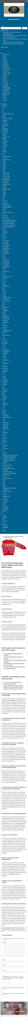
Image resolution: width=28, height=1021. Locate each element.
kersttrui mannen (6, 300)
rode (4, 401)
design (4, 186)
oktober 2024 (5, 90)
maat (4, 345)
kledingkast (5, 320)
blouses (4, 140)
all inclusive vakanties (7, 118)
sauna (4, 412)
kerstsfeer (8, 930)
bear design (5, 130)
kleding (4, 314)
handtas (4, 230)
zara (4, 519)
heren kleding (6, 243)
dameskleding (6, 181)
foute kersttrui (13, 928)
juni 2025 (5, 77)
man (4, 346)
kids (4, 302)
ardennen (5, 122)
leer (3, 333)
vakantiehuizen (6, 474)
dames (4, 171)
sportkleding (5, 432)
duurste (4, 192)
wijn (3, 504)
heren (4, 238)
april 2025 (5, 81)
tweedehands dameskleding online (10, 455)
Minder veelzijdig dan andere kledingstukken (13, 685)
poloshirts (5, 397)
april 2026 (5, 61)
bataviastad (5, 128)
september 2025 (6, 72)
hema (4, 233)
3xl (3, 107)
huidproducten (6, 271)
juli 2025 (4, 76)
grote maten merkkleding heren (10, 225)
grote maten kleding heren (8, 223)
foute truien (5, 200)
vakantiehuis (5, 470)
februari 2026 (5, 64)
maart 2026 (5, 62)
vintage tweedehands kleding (9, 488)
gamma (4, 202)
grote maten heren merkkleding (10, 220)
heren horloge (6, 240)
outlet (4, 376)
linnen (4, 338)
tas (3, 443)
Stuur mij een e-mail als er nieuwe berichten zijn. (14, 994)
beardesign (5, 131)
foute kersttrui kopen (20, 928)
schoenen (5, 414)
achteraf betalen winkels (8, 113)
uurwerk (4, 463)
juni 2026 (5, 58)
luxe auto (5, 340)
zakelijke (5, 516)
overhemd (5, 379)
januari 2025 (5, 85)
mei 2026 (5, 59)
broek (4, 148)
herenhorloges (6, 248)
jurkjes (4, 291)
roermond (5, 402)
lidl (3, 337)
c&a (3, 154)
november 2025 (6, 69)
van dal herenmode (7, 478)
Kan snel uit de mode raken (10, 683)
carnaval (5, 158)
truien (4, 452)
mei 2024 (5, 99)
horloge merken (6, 263)
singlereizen (5, 424)
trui (3, 450)
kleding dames (6, 315)
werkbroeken (5, 501)
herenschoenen (6, 253)
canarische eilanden (7, 156)
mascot (4, 355)
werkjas (4, 502)
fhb (3, 199)
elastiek (4, 194)
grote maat (5, 215)
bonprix (4, 143)
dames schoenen (6, 176)
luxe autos (5, 342)
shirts (4, 420)
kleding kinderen (6, 319)
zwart (4, 529)
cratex (4, 169)
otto (3, 374)
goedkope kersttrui (7, 205)
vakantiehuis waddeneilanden (9, 473)
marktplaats (5, 353)
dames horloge (6, 172)
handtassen (5, 232)
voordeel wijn (5, 489)
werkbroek (5, 499)
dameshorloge (6, 177)
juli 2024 (4, 95)
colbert (4, 166)
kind (4, 304)
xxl (3, 514)
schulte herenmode (7, 417)
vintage (4, 486)
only (4, 373)
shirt (4, 419)
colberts (4, 168)
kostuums (5, 327)
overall (4, 378)
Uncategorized (6, 461)
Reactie (5, 942)
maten (4, 358)
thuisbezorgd (5, 448)
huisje (4, 274)
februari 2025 (5, 84)
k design (4, 292)
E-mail (4, 965)
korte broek (5, 325)
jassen (4, 281)
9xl (3, 112)
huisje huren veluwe (7, 276)
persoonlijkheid (13, 930)
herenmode (5, 251)
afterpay (4, 117)
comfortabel (3, 928)
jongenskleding (6, 286)
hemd (4, 235)
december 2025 (6, 67)
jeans (4, 282)
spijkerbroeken (6, 429)
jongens (4, 284)
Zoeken (2, 26)
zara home (5, 520)
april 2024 (5, 100)
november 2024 (6, 89)
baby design (5, 125)
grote (4, 213)
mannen (4, 348)
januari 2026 (5, 66)
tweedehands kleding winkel (9, 458)
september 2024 (6, 92)
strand (4, 435)
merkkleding (5, 363)
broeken (4, 149)
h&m (4, 228)
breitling (4, 146)
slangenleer (5, 425)
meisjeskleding (6, 360)
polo (4, 387)
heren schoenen (6, 245)
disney (4, 191)
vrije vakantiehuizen (7, 491)
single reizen (5, 422)
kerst (4, 294)
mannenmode (6, 351)
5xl (3, 110)
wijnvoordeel (5, 509)
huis (4, 273)
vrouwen (5, 494)
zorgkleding (5, 527)
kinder (4, 305)
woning (4, 511)
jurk (3, 287)
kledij (4, 312)
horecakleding (6, 261)
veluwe (4, 479)
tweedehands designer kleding (9, 456)
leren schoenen (6, 335)
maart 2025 (5, 82)
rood (4, 406)
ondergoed (5, 371)
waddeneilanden (6, 496)
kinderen (5, 309)
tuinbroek (5, 453)
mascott (4, 356)
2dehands (5, 105)
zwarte (4, 530)
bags (4, 126)
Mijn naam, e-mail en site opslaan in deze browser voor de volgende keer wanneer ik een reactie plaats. (13, 978)
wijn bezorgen (6, 506)
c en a (4, 153)
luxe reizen (5, 343)
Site (3, 970)
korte (4, 323)
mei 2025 (5, 79)
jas (3, 279)
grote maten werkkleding (8, 227)
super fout (5, 437)
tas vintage (5, 445)
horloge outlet (6, 264)
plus (4, 386)
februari (4, 197)
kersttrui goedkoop (7, 297)
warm (2, 931)
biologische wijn (6, 136)
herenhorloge (5, 246)
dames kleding (6, 174)
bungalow (5, 151)
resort (4, 399)
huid (4, 269)
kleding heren (6, 317)
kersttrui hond (6, 299)
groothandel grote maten (8, 212)
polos (4, 394)
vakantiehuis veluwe (7, 471)
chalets (4, 163)
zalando (4, 517)
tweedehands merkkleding (8, 460)
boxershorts (5, 145)
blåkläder (5, 138)
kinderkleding (6, 310)
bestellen (5, 133)
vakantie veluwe (6, 466)
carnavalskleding (6, 159)
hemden (4, 236)
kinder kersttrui (6, 307)
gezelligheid (3, 930)
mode (4, 365)
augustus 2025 (6, 74)
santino (4, 410)
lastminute (5, 332)
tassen (4, 447)
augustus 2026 (6, 54)
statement (18, 930)
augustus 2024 (6, 94)
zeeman (4, 524)
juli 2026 (4, 56)
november (5, 369)
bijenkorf (4, 135)
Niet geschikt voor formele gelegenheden (13, 682)
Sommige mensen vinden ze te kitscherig (13, 688)
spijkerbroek (5, 427)
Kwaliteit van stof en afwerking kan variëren (13, 687)
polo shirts (5, 391)
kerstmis (5, 296)
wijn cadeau (5, 507)
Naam (4, 959)
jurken (4, 289)
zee (3, 522)
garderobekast (6, 204)
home (4, 255)
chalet (4, 161)
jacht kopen (5, 278)
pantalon (4, 383)
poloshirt (4, 396)
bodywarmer (5, 141)
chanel (4, 164)
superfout (5, 438)
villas (4, 484)
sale (4, 409)
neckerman (5, 366)
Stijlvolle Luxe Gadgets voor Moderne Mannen (13, 42)
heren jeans (5, 241)
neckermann (5, 368)
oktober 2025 (5, 71)
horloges (5, 268)
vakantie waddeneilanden (8, 468)
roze (4, 407)
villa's (4, 483)
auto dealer (5, 123)
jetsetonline (12, 927)
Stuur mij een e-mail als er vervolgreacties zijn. (13, 988)
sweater (4, 440)
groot (4, 210)
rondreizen (5, 404)
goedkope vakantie (7, 207)
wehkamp (5, 497)
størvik (4, 433)
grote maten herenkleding (8, 222)
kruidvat (4, 328)
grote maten (5, 217)
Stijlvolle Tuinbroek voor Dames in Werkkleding (13, 43)
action (4, 115)
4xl (3, 108)
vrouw (4, 493)
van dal (4, 476)
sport (4, 430)
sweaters (5, 442)
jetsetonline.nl (14, 19)
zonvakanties (6, 525)
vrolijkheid (22, 930)
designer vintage (6, 189)
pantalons (5, 384)
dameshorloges (6, 179)
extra (4, 195)
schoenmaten (6, 415)
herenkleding (5, 250)
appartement (5, 120)
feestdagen (8, 928)
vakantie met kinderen (8, 465)
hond (4, 256)
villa (3, 481)
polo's (4, 392)
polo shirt (5, 389)
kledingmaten (6, 322)
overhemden (5, 381)
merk (4, 361)
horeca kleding (6, 259)
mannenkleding (6, 350)
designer (5, 187)
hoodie (4, 258)
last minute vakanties (7, 330)
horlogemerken (6, 266)
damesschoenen (6, 184)
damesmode (5, 182)
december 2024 (6, 87)
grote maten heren (7, 218)
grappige (5, 209)
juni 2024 (5, 97)
